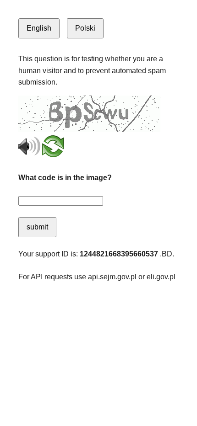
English (39, 28)
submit (37, 227)
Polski (85, 28)
